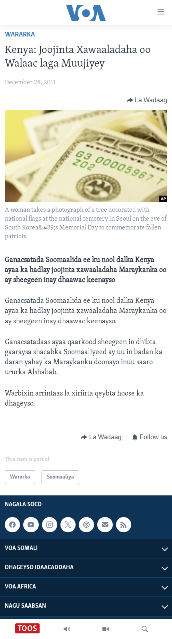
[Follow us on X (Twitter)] (68, 525)
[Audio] (67, 629)
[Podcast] (86, 525)
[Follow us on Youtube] (30, 525)
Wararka (20, 35)
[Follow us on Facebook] (12, 525)
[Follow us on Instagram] (49, 525)
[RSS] (123, 525)
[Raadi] (145, 629)
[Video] (106, 629)
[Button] (147, 100)
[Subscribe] (104, 525)
